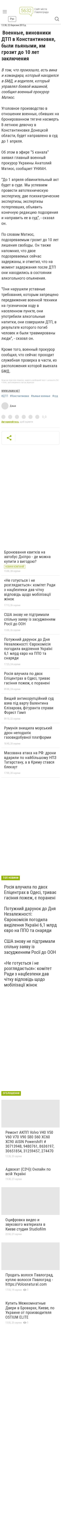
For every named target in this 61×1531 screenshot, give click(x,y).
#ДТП (4, 396)
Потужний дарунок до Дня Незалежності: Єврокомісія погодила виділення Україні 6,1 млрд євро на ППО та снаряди (28, 648)
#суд (55, 396)
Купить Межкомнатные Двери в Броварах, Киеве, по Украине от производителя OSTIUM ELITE (29, 1310)
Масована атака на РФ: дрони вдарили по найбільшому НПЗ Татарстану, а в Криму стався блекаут (30, 760)
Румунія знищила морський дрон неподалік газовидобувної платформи (28, 733)
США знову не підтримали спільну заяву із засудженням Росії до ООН (29, 619)
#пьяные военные (40, 396)
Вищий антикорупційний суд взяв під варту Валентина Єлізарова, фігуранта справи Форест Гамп (29, 705)
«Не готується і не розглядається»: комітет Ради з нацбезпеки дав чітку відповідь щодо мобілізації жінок (29, 589)
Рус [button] (12, 18)
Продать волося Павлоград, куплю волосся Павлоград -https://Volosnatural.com (29, 1280)
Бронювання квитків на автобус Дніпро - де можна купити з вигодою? (27, 557)
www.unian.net (10, 391)
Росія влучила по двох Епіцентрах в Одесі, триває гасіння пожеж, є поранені (27, 678)
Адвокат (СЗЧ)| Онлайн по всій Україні (28, 1171)
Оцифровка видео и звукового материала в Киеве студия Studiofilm (25, 1224)
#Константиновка (19, 396)
